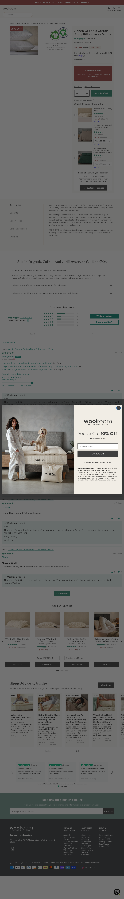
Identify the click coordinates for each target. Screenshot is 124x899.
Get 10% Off (98, 454)
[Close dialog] (118, 408)
